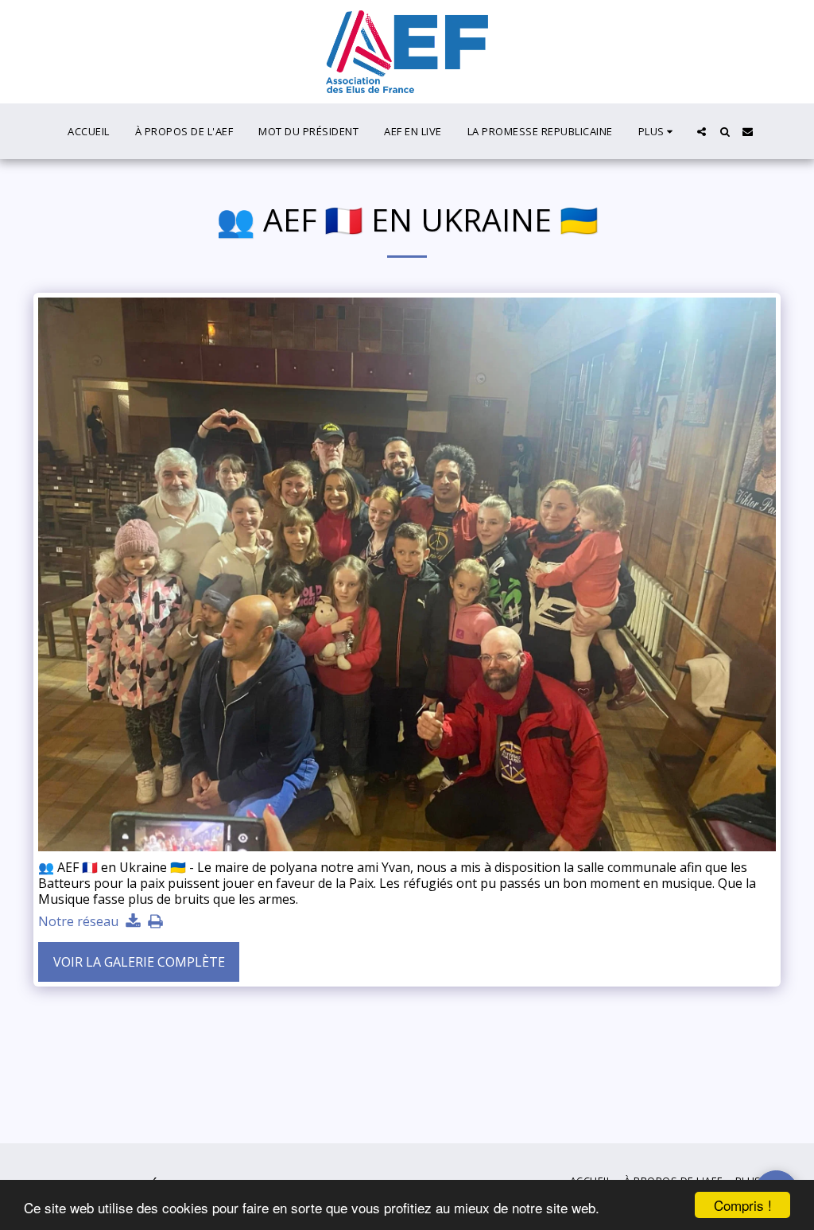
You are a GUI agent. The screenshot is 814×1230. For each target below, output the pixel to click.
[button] (701, 132)
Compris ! (743, 1205)
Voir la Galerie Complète (139, 962)
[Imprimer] (155, 921)
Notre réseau (78, 921)
